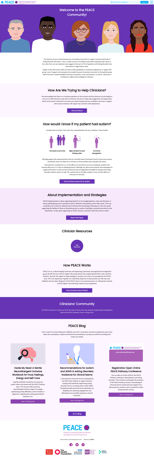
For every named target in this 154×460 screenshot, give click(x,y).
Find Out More (77, 110)
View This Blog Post (28, 401)
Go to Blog (77, 414)
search (144, 2)
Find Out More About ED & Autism (77, 181)
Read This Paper (77, 218)
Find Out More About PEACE (77, 290)
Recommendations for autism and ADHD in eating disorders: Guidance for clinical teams (77, 371)
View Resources (77, 246)
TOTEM (92, 439)
